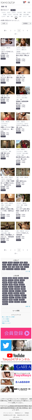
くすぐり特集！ (6, 319)
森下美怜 (26, 278)
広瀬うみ (4, 293)
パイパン (9, 264)
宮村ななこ (17, 286)
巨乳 (21, 262)
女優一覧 (28, 306)
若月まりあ (20, 282)
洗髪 (20, 264)
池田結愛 (11, 295)
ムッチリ (4, 266)
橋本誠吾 (18, 51)
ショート (3, 12)
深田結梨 (23, 288)
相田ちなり (5, 288)
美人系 (4, 264)
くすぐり (4, 262)
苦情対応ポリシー (19, 413)
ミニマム (23, 269)
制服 (21, 99)
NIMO (15, 282)
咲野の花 (10, 282)
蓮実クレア (23, 301)
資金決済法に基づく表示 (23, 415)
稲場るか (24, 297)
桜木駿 (25, 205)
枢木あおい (18, 297)
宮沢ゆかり (5, 301)
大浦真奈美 (17, 288)
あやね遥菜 (5, 299)
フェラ (18, 205)
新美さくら (23, 295)
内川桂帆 (22, 293)
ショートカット (10, 269)
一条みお (22, 280)
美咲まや (11, 288)
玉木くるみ (11, 280)
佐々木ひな (17, 295)
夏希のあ (20, 278)
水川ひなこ (11, 297)
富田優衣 (4, 278)
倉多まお (10, 293)
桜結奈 (10, 278)
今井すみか (5, 297)
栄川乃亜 (4, 286)
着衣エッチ (24, 49)
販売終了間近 (19, 207)
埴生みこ (15, 299)
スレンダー (16, 262)
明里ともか (5, 304)
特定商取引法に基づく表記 (9, 415)
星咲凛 (10, 299)
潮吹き (25, 151)
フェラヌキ (17, 269)
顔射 (22, 266)
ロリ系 (25, 262)
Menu (29, 1)
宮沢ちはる (11, 286)
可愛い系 (10, 262)
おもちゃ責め (26, 264)
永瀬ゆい (23, 286)
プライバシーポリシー (8, 413)
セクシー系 (15, 264)
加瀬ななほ (5, 284)
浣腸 (23, 75)
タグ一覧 (28, 271)
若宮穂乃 (15, 284)
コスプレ (18, 155)
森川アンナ (18, 291)
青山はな (11, 301)
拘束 (4, 269)
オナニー (26, 266)
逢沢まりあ (22, 284)
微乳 (9, 266)
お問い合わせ (16, 417)
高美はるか (16, 293)
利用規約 (27, 413)
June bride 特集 (5, 321)
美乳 (13, 266)
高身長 (17, 266)
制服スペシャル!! (6, 323)
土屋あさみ (17, 301)
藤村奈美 (24, 291)
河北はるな (22, 299)
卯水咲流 (15, 278)
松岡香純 (4, 280)
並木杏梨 (4, 282)
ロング (8, 12)
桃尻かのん (5, 291)
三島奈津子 (5, 295)
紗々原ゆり (11, 291)
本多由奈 (16, 280)
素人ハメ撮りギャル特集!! (8, 317)
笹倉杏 (10, 284)
